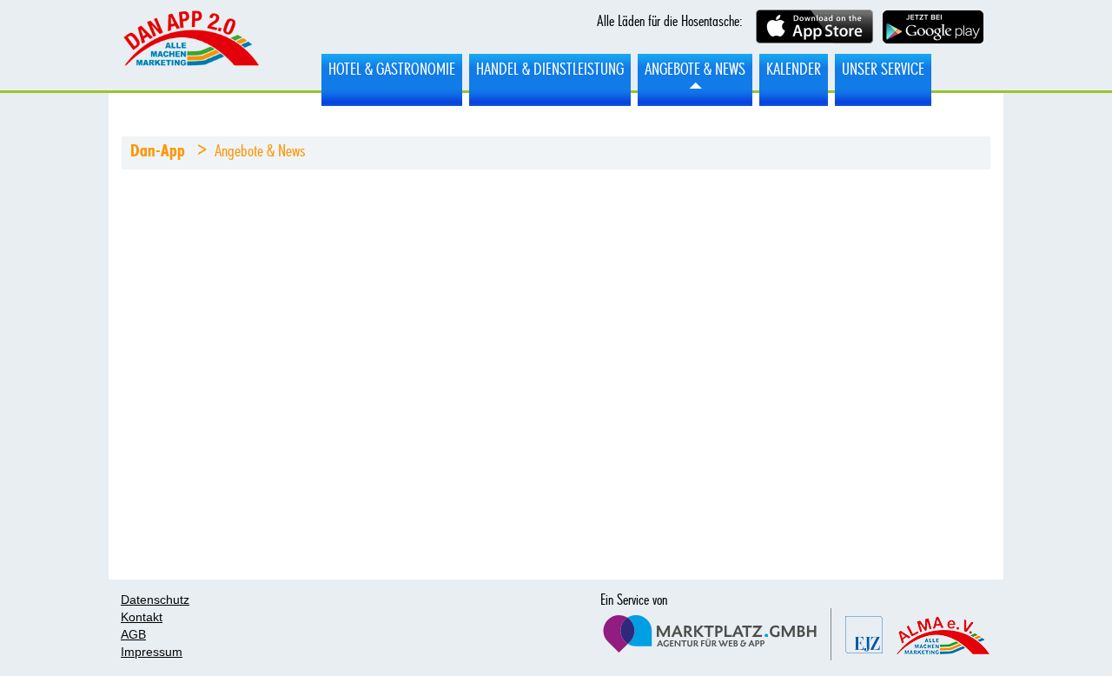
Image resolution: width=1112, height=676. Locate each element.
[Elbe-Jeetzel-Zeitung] (864, 634)
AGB (133, 634)
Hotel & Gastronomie (391, 69)
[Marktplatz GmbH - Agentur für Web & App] (715, 634)
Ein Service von (633, 600)
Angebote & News (695, 69)
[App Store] (814, 28)
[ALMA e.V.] (943, 635)
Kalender (793, 69)
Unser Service (883, 69)
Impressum (151, 652)
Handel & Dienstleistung (550, 69)
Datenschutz (155, 599)
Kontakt (141, 617)
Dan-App (157, 151)
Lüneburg (190, 46)
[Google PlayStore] (933, 29)
